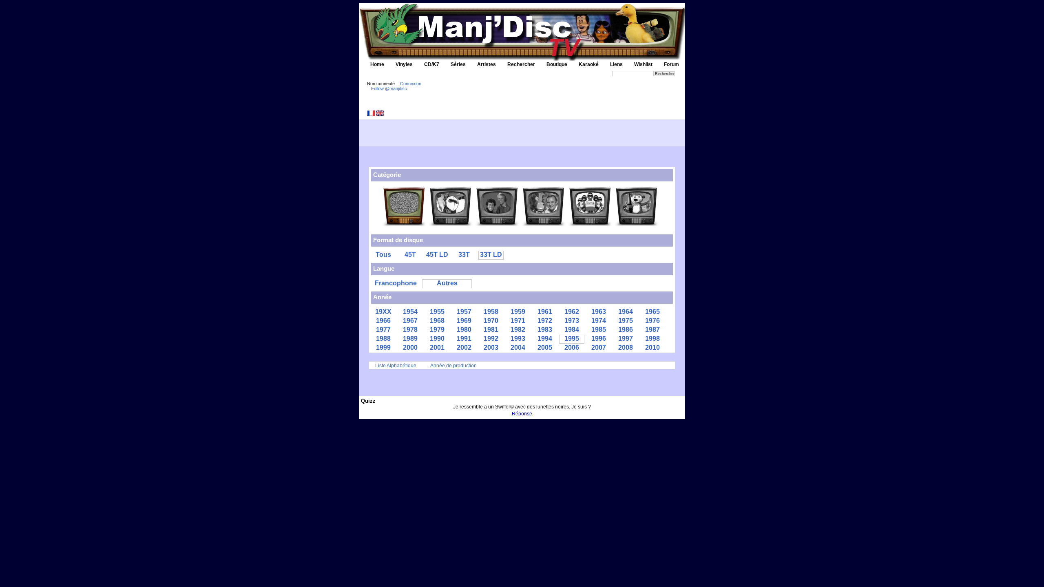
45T (410, 254)
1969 (464, 320)
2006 (571, 347)
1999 (383, 347)
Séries (458, 64)
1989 (410, 338)
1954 (410, 311)
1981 (491, 329)
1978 (410, 329)
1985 (598, 329)
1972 (544, 320)
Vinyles (404, 64)
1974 (598, 320)
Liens (616, 64)
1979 (437, 329)
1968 (437, 320)
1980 (464, 329)
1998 (652, 338)
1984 (571, 329)
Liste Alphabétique (395, 366)
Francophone (396, 283)
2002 (464, 347)
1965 (652, 311)
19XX (383, 311)
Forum (671, 64)
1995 (571, 338)
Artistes (486, 64)
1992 (491, 338)
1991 (464, 338)
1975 (625, 320)
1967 (410, 320)
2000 (410, 347)
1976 (652, 320)
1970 (491, 320)
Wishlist (643, 64)
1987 (652, 329)
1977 (383, 329)
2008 (625, 347)
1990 (437, 338)
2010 (652, 347)
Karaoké (589, 64)
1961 (544, 311)
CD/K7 (431, 64)
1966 (383, 320)
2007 (598, 347)
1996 (598, 338)
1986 (625, 329)
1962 (571, 311)
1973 (571, 320)
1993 (518, 338)
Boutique (556, 64)
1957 (464, 311)
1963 (598, 311)
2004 (518, 347)
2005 (544, 347)
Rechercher (521, 64)
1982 (518, 329)
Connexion (410, 83)
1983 (544, 329)
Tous (383, 254)
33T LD (491, 254)
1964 (625, 311)
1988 (383, 338)
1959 (518, 311)
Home (377, 64)
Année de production (453, 366)
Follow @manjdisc (389, 88)
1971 (518, 320)
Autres (447, 283)
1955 (437, 311)
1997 (625, 338)
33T (464, 254)
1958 (491, 311)
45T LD (437, 254)
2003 (491, 347)
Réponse (522, 414)
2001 (437, 347)
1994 (544, 338)
